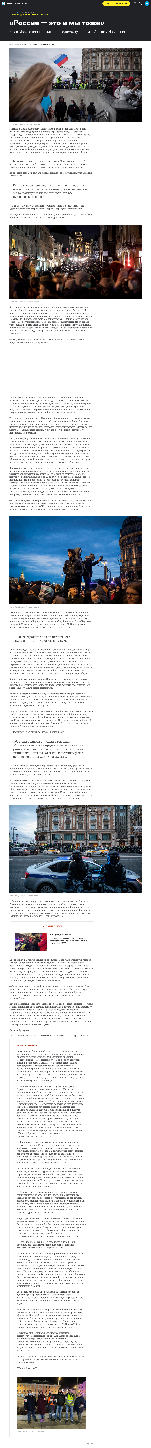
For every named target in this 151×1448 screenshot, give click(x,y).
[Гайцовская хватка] (52, 938)
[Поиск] (140, 3)
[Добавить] (147, 3)
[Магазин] (134, 3)
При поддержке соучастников (30, 14)
